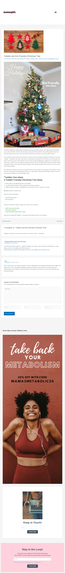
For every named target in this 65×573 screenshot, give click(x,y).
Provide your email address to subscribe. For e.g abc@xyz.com (27, 562)
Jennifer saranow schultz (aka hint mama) (15, 241)
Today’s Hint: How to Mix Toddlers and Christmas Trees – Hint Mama (26, 233)
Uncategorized (51, 58)
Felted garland (9, 183)
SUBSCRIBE (32, 532)
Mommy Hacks (42, 58)
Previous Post (6, 221)
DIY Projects (27, 58)
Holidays (33, 58)
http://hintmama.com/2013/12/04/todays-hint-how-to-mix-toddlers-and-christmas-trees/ (26, 249)
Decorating (20, 58)
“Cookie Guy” (42, 187)
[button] (55, 12)
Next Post (60, 221)
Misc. (37, 58)
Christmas (14, 58)
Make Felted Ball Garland (11, 211)
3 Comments (7, 58)
